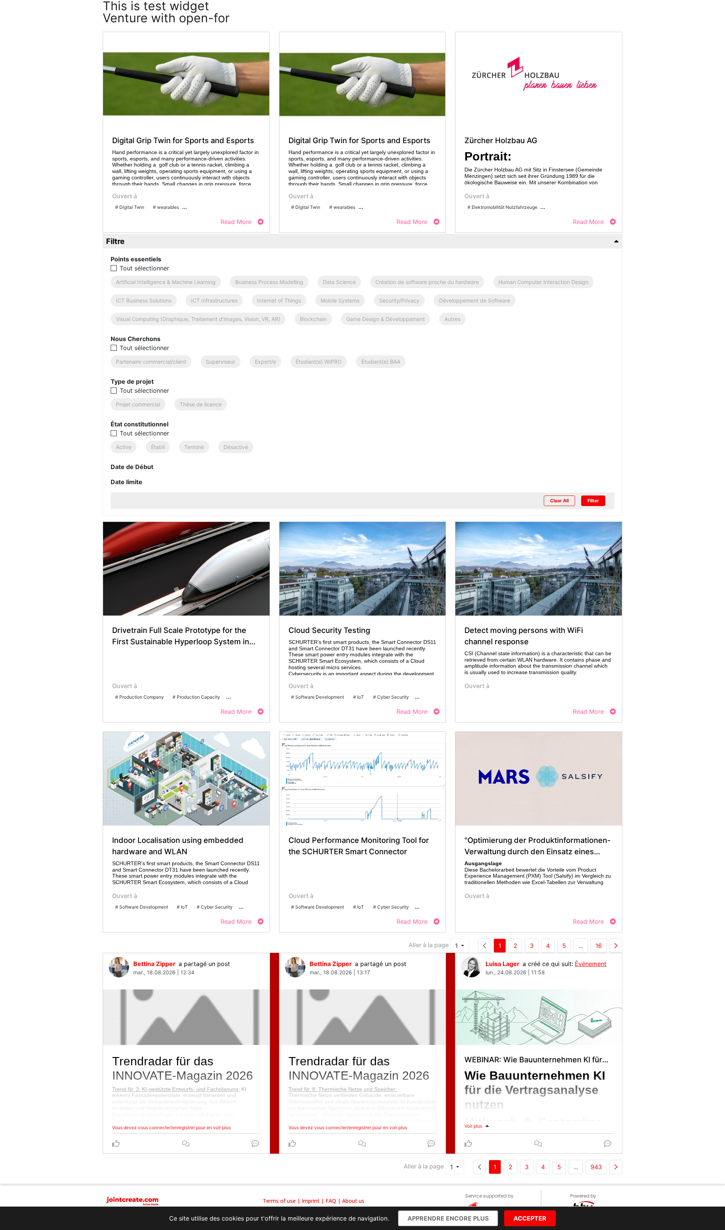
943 (596, 1167)
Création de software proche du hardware (427, 282)
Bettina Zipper (154, 964)
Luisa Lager (503, 964)
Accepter (530, 1218)
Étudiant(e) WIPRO (319, 361)
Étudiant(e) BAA (380, 361)
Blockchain (313, 319)
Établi (158, 447)
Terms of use (279, 1200)
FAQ (330, 1200)
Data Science (339, 282)
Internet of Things (279, 300)
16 (598, 945)
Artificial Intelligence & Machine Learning (166, 282)
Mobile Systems (340, 300)
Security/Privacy (399, 300)
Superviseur (220, 361)
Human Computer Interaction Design (543, 282)
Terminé (194, 447)
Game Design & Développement (385, 319)
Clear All (559, 500)
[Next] (615, 945)
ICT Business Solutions (143, 300)
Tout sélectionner (144, 268)
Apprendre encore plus (448, 1218)
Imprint (310, 1200)
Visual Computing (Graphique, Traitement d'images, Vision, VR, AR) (198, 319)
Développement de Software (474, 300)
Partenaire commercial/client (151, 361)
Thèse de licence (201, 404)
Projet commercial (138, 404)
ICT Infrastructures (214, 300)
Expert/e (265, 361)
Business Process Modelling (269, 282)
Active (123, 447)
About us (353, 1200)
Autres (452, 319)
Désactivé (236, 447)
